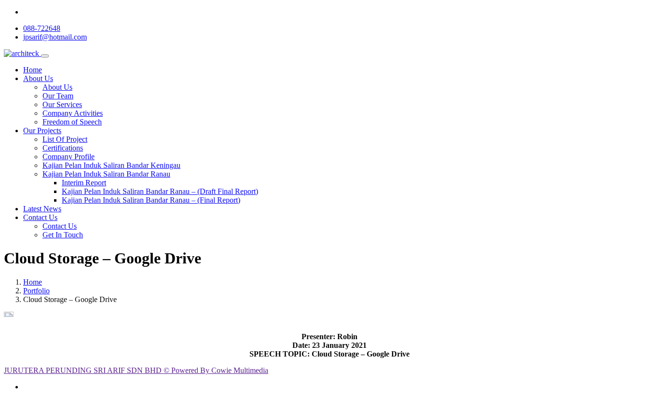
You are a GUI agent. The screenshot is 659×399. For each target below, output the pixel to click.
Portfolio (36, 291)
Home (32, 70)
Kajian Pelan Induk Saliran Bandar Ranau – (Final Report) (151, 200)
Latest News (42, 209)
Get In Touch (62, 235)
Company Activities (72, 113)
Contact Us (40, 217)
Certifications (62, 148)
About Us (38, 78)
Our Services (62, 104)
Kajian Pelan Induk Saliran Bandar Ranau (106, 174)
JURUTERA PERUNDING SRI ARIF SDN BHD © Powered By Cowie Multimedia (136, 370)
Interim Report (84, 183)
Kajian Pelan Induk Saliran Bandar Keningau (111, 165)
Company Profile (68, 156)
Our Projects (42, 130)
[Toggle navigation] (45, 56)
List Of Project (64, 139)
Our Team (57, 96)
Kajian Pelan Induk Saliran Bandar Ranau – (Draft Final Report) (160, 191)
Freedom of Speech (72, 122)
